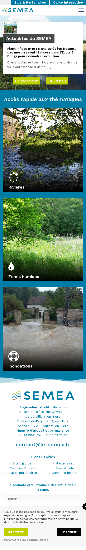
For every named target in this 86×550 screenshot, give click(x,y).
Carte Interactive (68, 2)
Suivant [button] (56, 80)
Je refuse (69, 532)
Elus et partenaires (22, 473)
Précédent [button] (27, 80)
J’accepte (16, 532)
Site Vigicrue (22, 463)
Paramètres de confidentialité (26, 539)
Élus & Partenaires (30, 2)
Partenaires (65, 463)
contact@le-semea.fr (43, 445)
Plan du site (65, 468)
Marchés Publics (22, 468)
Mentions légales (65, 473)
